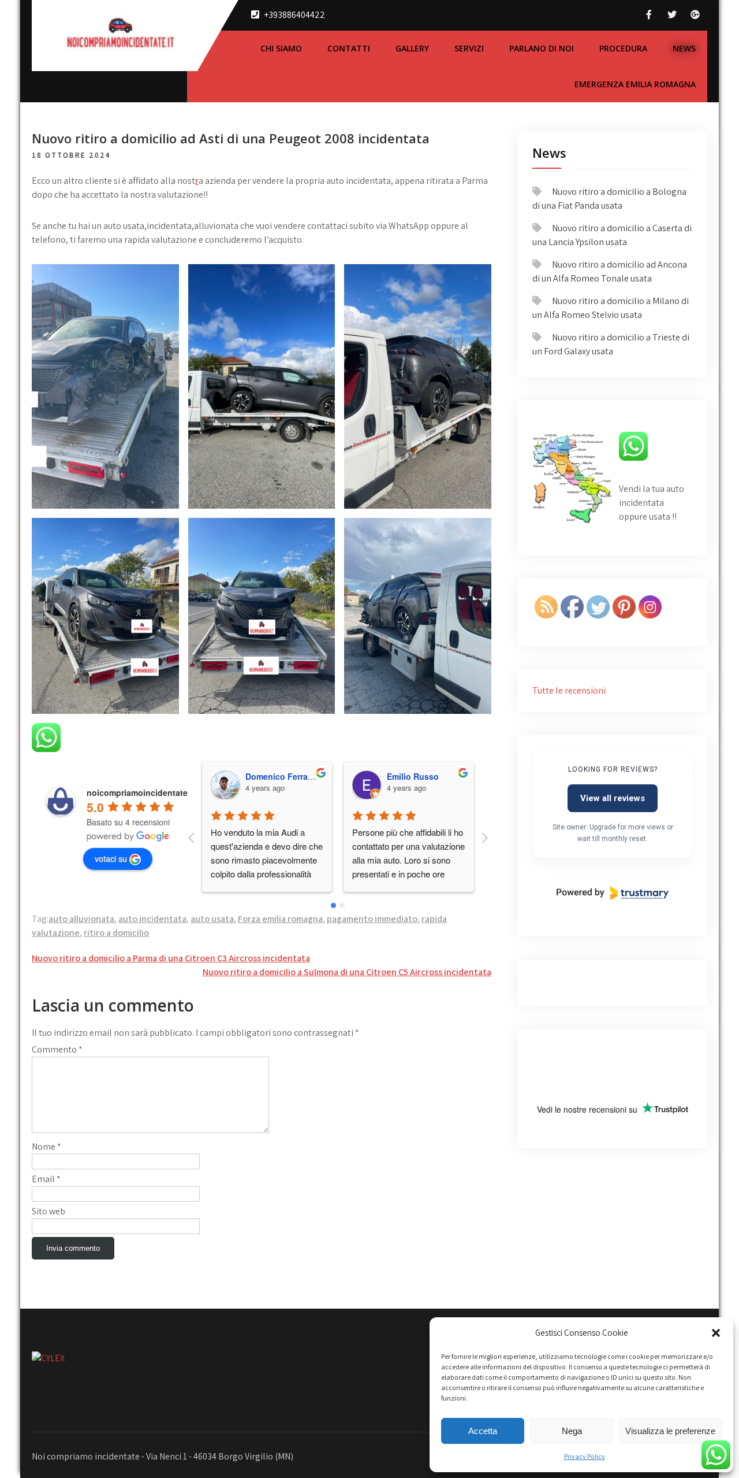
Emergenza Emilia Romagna (635, 84)
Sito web (48, 1211)
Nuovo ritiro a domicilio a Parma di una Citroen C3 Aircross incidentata (171, 958)
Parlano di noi (541, 48)
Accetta (482, 1431)
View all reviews (612, 798)
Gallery (412, 48)
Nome (46, 1146)
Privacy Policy (584, 1456)
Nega (572, 1431)
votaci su (111, 858)
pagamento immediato (372, 919)
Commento (57, 1049)
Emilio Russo (271, 776)
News (684, 48)
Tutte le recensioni (569, 690)
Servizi (469, 48)
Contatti (348, 48)
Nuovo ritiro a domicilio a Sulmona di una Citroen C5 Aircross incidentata (347, 972)
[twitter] (672, 15)
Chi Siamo (281, 48)
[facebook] (649, 15)
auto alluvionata (81, 919)
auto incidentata (152, 919)
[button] (716, 1333)
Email (46, 1179)
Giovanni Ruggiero (424, 776)
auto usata (212, 919)
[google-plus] (695, 15)
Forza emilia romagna (280, 919)
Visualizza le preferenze (670, 1431)
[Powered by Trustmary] (613, 893)
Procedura (623, 48)
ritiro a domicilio (116, 933)
